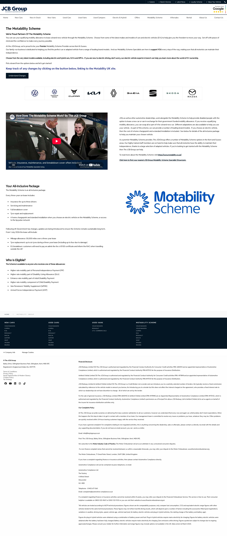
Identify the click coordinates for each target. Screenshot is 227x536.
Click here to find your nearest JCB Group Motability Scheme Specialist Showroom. (152, 160)
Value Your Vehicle (214, 2)
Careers (152, 2)
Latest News (181, 2)
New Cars (10, 323)
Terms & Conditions (10, 372)
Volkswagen (10, 326)
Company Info (10, 352)
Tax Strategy (7, 379)
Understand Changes (17, 75)
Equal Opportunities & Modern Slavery (16, 375)
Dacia (7, 335)
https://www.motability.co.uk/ (170, 155)
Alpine (7, 338)
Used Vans (97, 323)
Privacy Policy (8, 373)
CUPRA (7, 328)
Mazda (7, 345)
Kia (6, 331)
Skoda (7, 342)
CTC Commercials (99, 331)
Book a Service (165, 2)
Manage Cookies (28, 352)
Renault (8, 333)
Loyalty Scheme (196, 2)
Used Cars (53, 323)
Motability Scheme (146, 323)
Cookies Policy (8, 377)
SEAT (6, 340)
